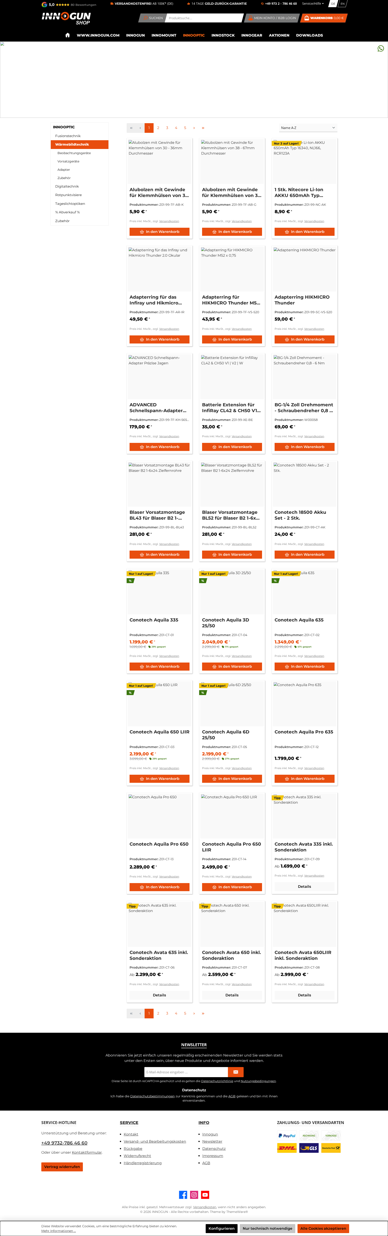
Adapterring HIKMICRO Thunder (302, 300)
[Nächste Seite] (194, 128)
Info (203, 1122)
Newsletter (212, 1141)
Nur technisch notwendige (267, 1228)
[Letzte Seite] (202, 128)
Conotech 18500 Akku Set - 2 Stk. (300, 515)
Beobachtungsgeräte (74, 153)
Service (129, 1122)
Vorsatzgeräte (68, 161)
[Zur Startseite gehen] (66, 18)
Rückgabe (133, 1148)
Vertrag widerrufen (62, 1167)
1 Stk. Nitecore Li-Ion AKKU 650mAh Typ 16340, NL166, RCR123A (301, 192)
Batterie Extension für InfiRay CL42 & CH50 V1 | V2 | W (231, 407)
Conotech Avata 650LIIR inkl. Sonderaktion (303, 955)
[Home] (67, 35)
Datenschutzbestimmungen (152, 1096)
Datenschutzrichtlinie (217, 1081)
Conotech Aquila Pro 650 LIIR (231, 847)
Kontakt (131, 1134)
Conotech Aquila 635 (299, 620)
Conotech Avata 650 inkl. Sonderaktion (231, 955)
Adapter (63, 170)
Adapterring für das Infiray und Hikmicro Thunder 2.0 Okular (154, 300)
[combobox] (204, 17)
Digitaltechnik (67, 186)
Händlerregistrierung (143, 1163)
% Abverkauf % (67, 212)
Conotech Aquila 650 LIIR (160, 732)
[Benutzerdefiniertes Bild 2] (309, 1136)
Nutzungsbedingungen (258, 1081)
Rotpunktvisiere (68, 195)
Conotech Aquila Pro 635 (304, 732)
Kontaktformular (87, 1152)
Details (304, 886)
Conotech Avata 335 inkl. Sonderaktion (304, 847)
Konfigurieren (222, 1228)
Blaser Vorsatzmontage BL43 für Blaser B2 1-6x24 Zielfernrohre (157, 515)
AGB (232, 1096)
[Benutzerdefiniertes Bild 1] (287, 1136)
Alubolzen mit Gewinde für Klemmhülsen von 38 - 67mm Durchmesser (231, 192)
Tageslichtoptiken (70, 203)
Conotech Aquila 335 (154, 620)
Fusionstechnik (68, 136)
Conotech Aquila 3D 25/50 (225, 622)
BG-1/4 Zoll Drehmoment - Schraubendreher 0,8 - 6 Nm (304, 407)
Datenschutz (214, 1148)
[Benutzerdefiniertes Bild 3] (331, 1136)
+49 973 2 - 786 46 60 (281, 3)
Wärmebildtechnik (72, 144)
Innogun (210, 1134)
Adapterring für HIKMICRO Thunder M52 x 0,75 (230, 300)
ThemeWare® (237, 1212)
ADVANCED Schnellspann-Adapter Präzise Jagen (156, 407)
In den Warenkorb (162, 232)
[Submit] (236, 1072)
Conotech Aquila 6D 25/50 (225, 734)
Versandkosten (169, 221)
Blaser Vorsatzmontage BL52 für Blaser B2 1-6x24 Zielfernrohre (232, 515)
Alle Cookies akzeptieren (323, 1228)
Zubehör (64, 178)
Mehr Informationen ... (58, 1231)
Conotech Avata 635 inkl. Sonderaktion (159, 955)
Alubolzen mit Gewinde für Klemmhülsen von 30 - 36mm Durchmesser (159, 192)
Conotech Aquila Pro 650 (159, 844)
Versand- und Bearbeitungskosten (155, 1141)
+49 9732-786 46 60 (64, 1143)
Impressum (212, 1156)
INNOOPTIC (64, 127)
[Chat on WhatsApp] (380, 48)
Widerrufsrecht (137, 1156)
